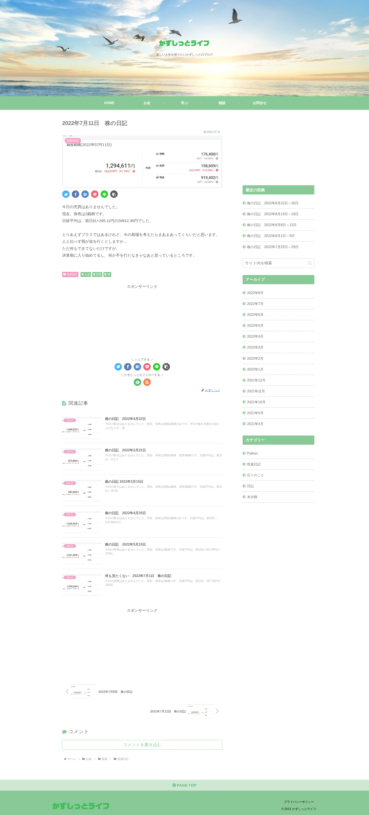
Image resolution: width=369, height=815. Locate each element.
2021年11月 (256, 391)
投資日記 (72, 274)
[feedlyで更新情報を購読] (137, 382)
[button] (114, 194)
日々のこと (255, 475)
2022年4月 (255, 336)
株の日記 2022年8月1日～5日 (271, 236)
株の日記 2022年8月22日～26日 (273, 203)
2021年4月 (255, 424)
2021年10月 (256, 402)
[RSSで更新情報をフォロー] (147, 382)
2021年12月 (256, 380)
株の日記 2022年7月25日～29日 (273, 247)
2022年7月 (255, 303)
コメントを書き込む (142, 744)
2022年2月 (255, 358)
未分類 (252, 497)
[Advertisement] (142, 320)
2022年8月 (255, 292)
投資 (98, 274)
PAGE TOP (186, 785)
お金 (87, 274)
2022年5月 (255, 325)
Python (252, 453)
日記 (250, 486)
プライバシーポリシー (299, 801)
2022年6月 (255, 314)
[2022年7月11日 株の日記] (85, 194)
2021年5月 (255, 413)
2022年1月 (255, 369)
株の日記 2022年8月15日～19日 (273, 214)
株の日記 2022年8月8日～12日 (272, 225)
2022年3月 (255, 347)
